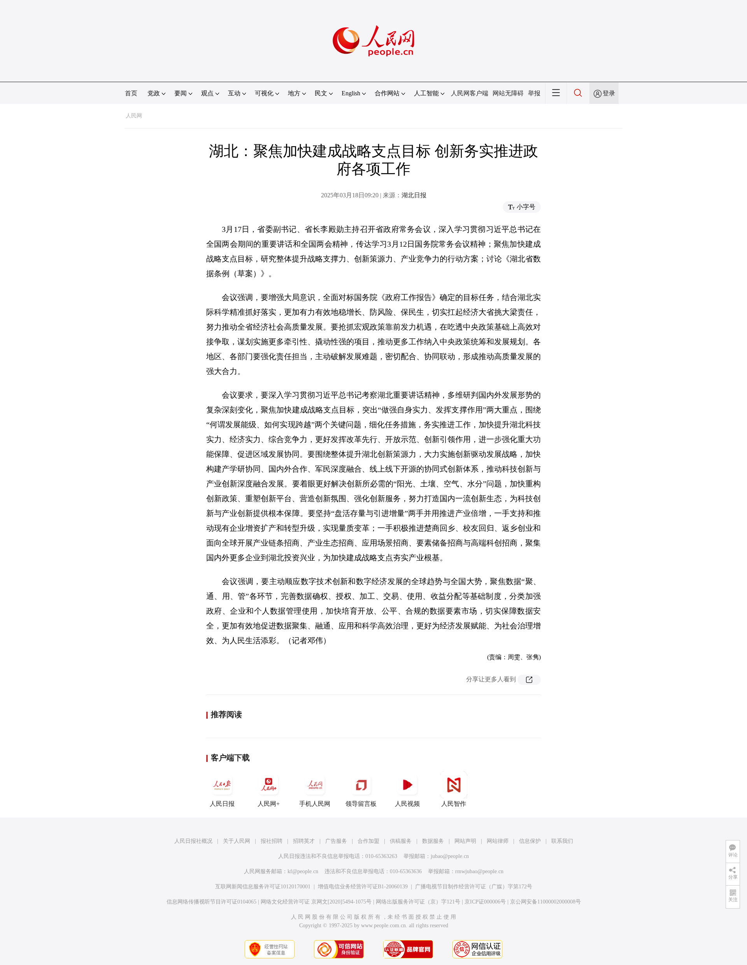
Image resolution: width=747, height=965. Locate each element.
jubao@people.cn (450, 856)
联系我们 (562, 841)
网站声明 (465, 841)
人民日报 (222, 803)
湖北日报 (414, 195)
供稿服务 (401, 841)
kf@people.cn (303, 871)
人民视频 (407, 803)
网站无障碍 (508, 93)
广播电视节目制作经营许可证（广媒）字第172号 (473, 887)
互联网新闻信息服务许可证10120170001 (262, 887)
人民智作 (453, 803)
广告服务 (336, 841)
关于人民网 (236, 841)
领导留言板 (361, 803)
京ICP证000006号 (485, 902)
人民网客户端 (469, 93)
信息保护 (530, 841)
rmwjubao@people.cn (479, 871)
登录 (609, 93)
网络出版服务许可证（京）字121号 (418, 902)
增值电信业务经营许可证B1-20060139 (363, 887)
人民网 (134, 116)
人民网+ (269, 803)
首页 (131, 93)
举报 (534, 93)
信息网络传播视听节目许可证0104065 (211, 902)
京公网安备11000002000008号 (545, 902)
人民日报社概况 (193, 841)
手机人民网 (314, 803)
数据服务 (433, 841)
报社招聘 (271, 841)
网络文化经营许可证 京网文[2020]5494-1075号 (316, 902)
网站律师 (498, 841)
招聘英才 (304, 841)
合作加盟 (368, 841)
